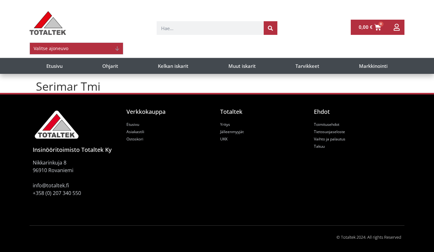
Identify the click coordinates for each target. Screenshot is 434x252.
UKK (223, 139)
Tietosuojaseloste (329, 131)
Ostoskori (134, 139)
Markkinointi (373, 66)
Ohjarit (110, 66)
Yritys (225, 124)
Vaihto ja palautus (329, 139)
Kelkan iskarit (173, 66)
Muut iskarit (242, 66)
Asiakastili (135, 131)
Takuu (319, 146)
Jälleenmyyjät (232, 131)
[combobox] (210, 28)
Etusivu (54, 66)
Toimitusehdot (326, 124)
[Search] (270, 28)
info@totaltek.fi (51, 185)
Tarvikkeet (307, 66)
